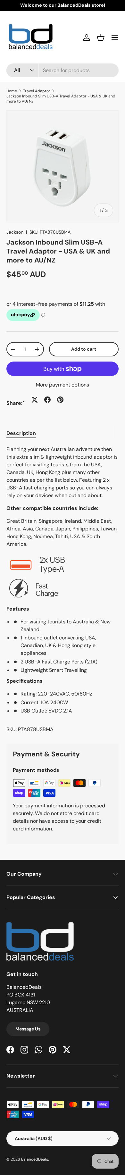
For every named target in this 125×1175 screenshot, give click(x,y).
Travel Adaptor (36, 91)
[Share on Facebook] (47, 399)
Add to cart (83, 349)
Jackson (14, 232)
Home (11, 91)
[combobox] (62, 70)
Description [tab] (21, 433)
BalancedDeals (34, 1159)
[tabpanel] (62, 590)
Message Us (27, 1029)
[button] (101, 37)
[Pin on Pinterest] (60, 399)
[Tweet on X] (34, 399)
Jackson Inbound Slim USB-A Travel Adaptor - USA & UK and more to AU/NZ (60, 99)
